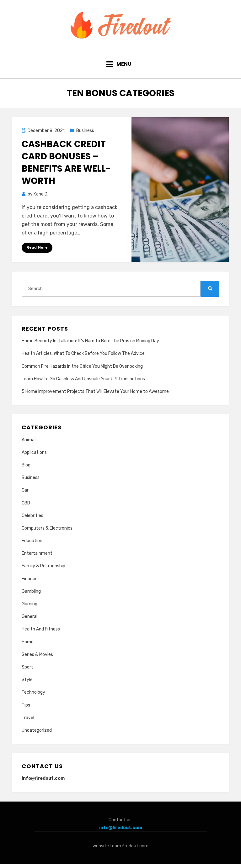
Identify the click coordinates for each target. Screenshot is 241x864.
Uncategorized (37, 730)
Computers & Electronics (47, 528)
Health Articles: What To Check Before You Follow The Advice (83, 353)
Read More (37, 247)
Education (32, 540)
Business (85, 130)
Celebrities (32, 515)
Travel (28, 717)
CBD (26, 503)
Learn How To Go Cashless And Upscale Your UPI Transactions (83, 379)
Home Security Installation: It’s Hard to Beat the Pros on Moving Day (90, 341)
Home (28, 642)
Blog (26, 465)
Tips (26, 705)
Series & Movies (37, 654)
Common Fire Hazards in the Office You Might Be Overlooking (82, 366)
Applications (34, 452)
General (29, 616)
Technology (33, 692)
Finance (30, 578)
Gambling (31, 591)
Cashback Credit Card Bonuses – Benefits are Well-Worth (66, 162)
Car (25, 490)
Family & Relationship (43, 566)
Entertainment (37, 553)
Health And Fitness (41, 629)
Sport (27, 667)
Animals (30, 440)
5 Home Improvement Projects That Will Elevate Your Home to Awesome (95, 391)
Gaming (29, 604)
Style (27, 679)
